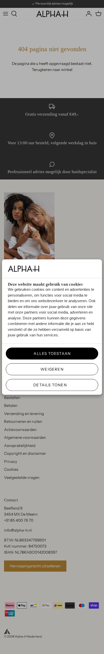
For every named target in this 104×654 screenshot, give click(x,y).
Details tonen (50, 385)
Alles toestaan (50, 353)
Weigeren (52, 369)
